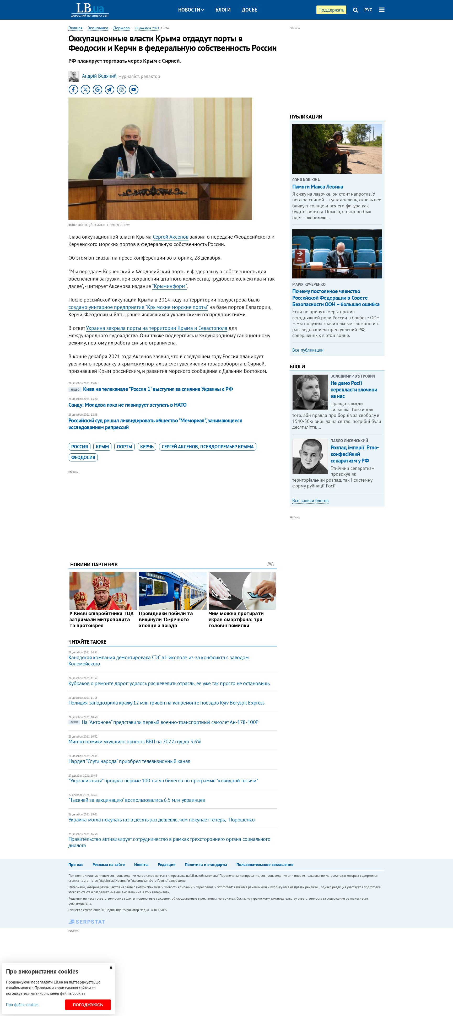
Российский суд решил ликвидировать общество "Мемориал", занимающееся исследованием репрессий (155, 424)
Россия (79, 447)
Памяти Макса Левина (317, 186)
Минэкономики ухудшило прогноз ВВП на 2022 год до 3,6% (134, 741)
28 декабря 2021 (147, 28)
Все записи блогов (310, 500)
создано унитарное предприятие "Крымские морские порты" (138, 307)
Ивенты (141, 864)
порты (124, 447)
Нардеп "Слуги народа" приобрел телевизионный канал (129, 761)
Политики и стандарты (206, 864)
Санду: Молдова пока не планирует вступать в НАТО (127, 404)
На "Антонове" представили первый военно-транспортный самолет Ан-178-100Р (164, 722)
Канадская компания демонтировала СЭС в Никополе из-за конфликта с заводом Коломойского (158, 660)
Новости (189, 10)
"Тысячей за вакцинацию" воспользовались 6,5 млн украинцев (136, 800)
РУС (368, 10)
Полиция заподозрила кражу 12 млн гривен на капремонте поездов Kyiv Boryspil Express (166, 702)
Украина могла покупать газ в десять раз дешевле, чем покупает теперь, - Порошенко (161, 819)
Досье (249, 10)
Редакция (166, 864)
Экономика (98, 27)
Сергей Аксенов (170, 236)
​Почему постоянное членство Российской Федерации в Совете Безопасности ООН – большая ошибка (335, 298)
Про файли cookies (22, 1004)
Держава (121, 27)
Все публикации (307, 350)
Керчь (147, 447)
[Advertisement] (172, 512)
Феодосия (83, 457)
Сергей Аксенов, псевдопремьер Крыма (208, 447)
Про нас (75, 864)
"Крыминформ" (169, 286)
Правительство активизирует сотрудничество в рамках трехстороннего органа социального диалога (169, 842)
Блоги (223, 10)
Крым (102, 447)
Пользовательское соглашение (264, 864)
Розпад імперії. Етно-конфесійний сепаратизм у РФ (355, 454)
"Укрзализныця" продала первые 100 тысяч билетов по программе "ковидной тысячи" (163, 780)
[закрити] (111, 968)
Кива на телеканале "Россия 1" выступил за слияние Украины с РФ (152, 389)
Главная (75, 27)
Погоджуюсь (88, 1005)
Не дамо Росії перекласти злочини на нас (354, 389)
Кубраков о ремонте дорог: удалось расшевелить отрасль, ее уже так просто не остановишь (169, 683)
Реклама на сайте (109, 864)
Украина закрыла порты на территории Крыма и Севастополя (156, 328)
